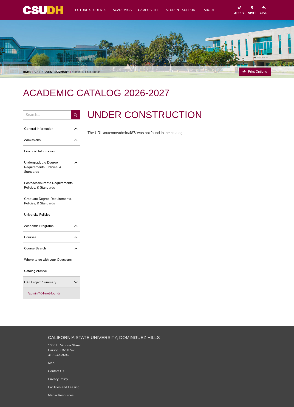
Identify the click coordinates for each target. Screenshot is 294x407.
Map (51, 363)
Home (27, 71)
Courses (30, 237)
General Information (38, 128)
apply (239, 13)
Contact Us (56, 371)
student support (181, 10)
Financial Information (39, 151)
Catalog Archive (35, 271)
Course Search (35, 248)
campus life (148, 10)
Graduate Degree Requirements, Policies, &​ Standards (48, 201)
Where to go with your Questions (48, 259)
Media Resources (61, 395)
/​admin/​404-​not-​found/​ (44, 293)
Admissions (32, 140)
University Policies (37, 214)
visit (252, 13)
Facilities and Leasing (63, 387)
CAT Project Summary (51, 71)
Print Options (257, 71)
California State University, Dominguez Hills (104, 337)
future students (90, 10)
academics (122, 10)
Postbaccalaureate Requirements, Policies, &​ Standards (49, 185)
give (263, 13)
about (209, 10)
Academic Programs (39, 226)
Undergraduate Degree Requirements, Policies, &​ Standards (42, 167)
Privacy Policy (58, 379)
